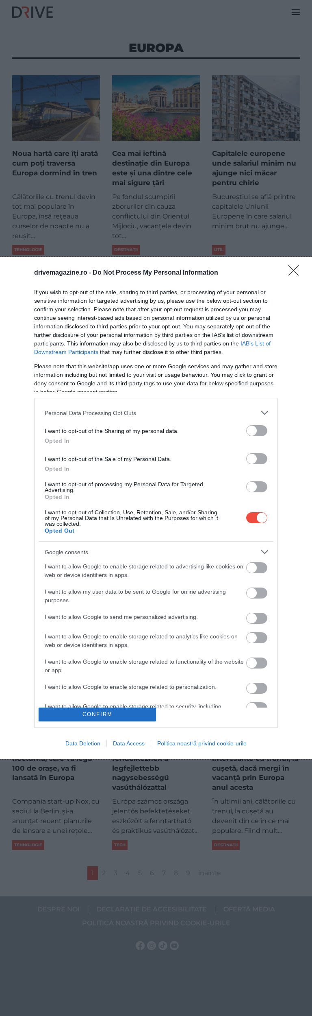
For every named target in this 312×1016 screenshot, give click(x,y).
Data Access (129, 743)
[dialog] (156, 507)
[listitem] (156, 413)
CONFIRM (97, 714)
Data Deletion (82, 743)
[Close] (296, 273)
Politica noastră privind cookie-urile (202, 743)
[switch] (256, 430)
